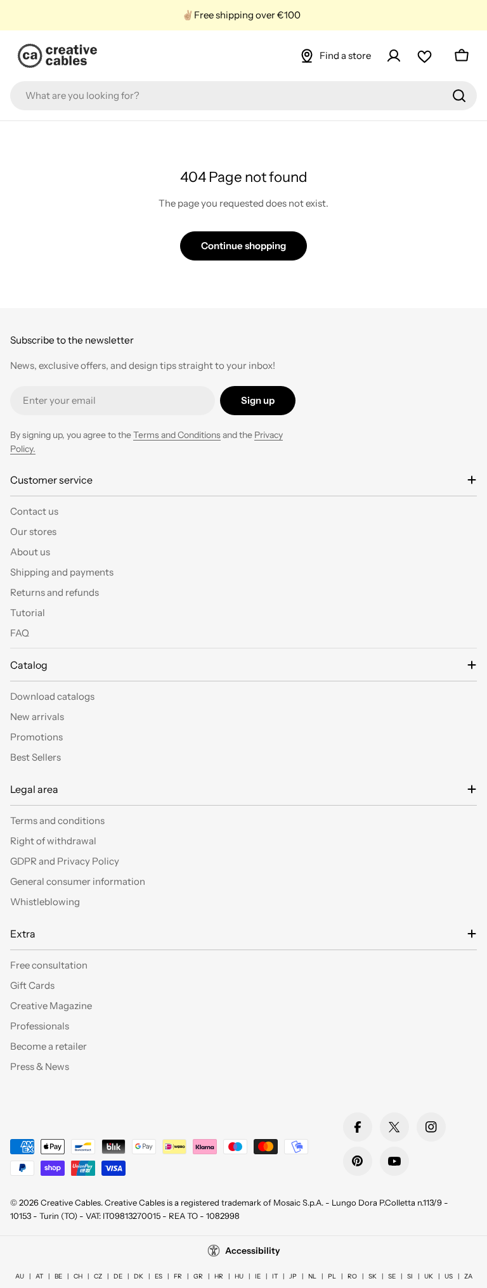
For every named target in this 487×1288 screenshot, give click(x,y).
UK (428, 1276)
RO (352, 1276)
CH (78, 1276)
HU (239, 1276)
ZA (468, 1276)
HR (218, 1276)
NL (312, 1276)
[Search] (459, 95)
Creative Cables (71, 1202)
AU (19, 1276)
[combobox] (243, 95)
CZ (98, 1276)
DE (118, 1276)
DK (138, 1276)
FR (178, 1276)
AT (39, 1276)
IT (275, 1276)
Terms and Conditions (177, 435)
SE (392, 1276)
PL (332, 1276)
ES (158, 1276)
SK (372, 1276)
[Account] (393, 55)
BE (58, 1276)
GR (198, 1276)
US (449, 1276)
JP (293, 1276)
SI (410, 1276)
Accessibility (252, 1250)
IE (258, 1276)
